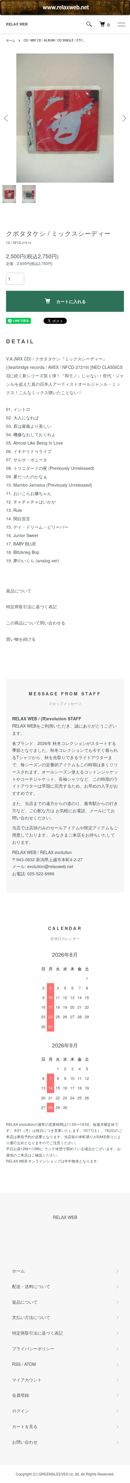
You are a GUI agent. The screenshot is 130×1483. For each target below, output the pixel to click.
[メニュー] (121, 24)
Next (123, 118)
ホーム (10, 40)
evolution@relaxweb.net (50, 866)
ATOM (30, 1364)
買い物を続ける (21, 639)
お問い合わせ (24, 1442)
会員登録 (20, 1395)
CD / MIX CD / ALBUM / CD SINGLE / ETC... (54, 40)
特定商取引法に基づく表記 (31, 606)
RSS (16, 1364)
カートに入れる (71, 301)
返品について (18, 591)
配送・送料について (31, 1286)
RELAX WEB (17, 24)
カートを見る (24, 1426)
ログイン (20, 1411)
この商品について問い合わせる (35, 623)
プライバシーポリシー (33, 1348)
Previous (7, 118)
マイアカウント (27, 1380)
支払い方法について (31, 1317)
